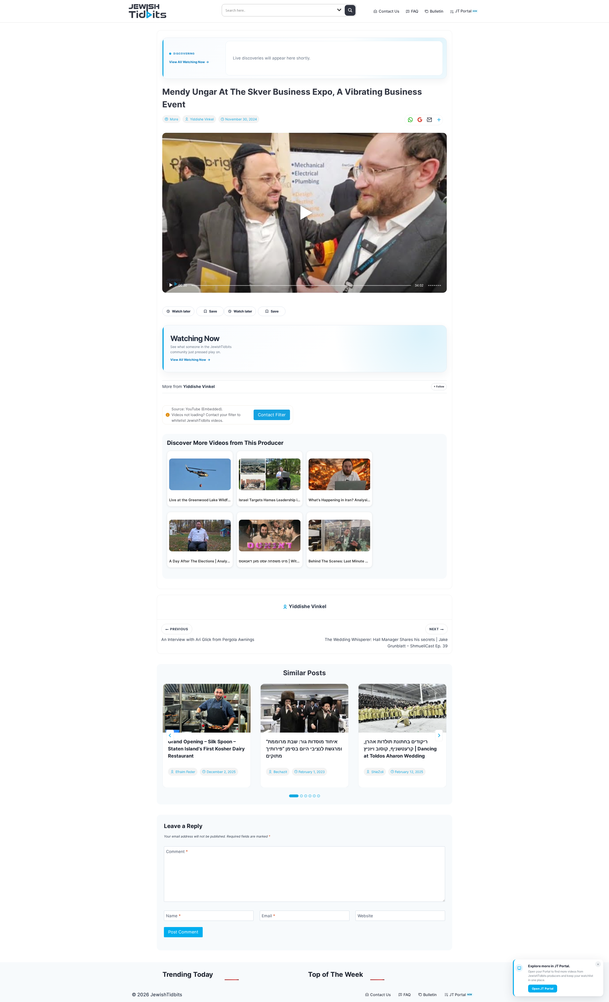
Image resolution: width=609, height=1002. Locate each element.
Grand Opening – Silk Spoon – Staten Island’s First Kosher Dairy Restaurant (206, 749)
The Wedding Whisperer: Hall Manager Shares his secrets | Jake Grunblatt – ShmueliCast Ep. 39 (386, 638)
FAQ (414, 11)
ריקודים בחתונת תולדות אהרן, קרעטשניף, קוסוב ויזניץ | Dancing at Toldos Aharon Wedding (400, 749)
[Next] (439, 735)
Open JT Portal (542, 988)
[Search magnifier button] (350, 10)
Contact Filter (272, 414)
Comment (177, 851)
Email (268, 915)
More (174, 119)
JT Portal (466, 11)
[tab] (294, 795)
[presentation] (206, 708)
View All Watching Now (189, 62)
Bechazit (280, 771)
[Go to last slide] (170, 735)
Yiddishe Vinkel (202, 119)
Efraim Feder (185, 771)
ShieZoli (377, 771)
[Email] (428, 120)
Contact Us (389, 11)
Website (365, 915)
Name (173, 915)
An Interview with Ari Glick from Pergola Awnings (207, 634)
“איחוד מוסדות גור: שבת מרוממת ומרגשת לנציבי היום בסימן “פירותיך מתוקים (304, 749)
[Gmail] (419, 120)
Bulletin (436, 11)
